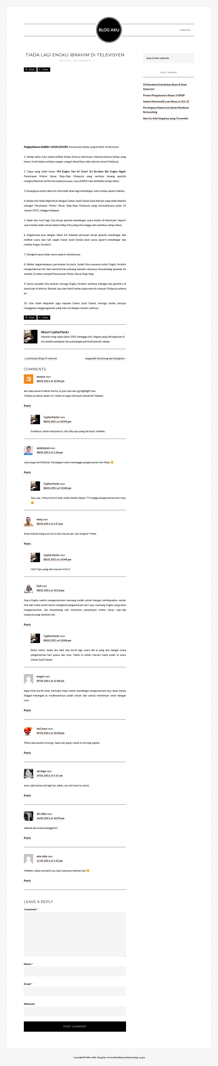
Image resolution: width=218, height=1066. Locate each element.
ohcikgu (41, 771)
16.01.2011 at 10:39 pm (50, 818)
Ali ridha (41, 813)
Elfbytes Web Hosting (127, 1057)
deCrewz (42, 728)
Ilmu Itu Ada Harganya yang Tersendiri (165, 118)
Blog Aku (109, 30)
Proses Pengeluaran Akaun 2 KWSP (164, 95)
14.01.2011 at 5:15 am (50, 775)
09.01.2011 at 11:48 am (50, 680)
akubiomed (43, 447)
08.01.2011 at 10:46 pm (57, 640)
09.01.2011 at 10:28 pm (50, 733)
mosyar (41, 376)
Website (29, 1003)
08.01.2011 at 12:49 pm (50, 381)
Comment (31, 909)
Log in (142, 1057)
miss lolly (42, 856)
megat (40, 676)
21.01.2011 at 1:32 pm (50, 860)
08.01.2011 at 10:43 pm (57, 421)
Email (28, 983)
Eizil (39, 585)
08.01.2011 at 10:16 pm (50, 590)
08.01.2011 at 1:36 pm (50, 452)
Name (28, 963)
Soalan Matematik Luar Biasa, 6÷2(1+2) (166, 101)
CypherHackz (51, 417)
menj (39, 519)
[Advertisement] (168, 147)
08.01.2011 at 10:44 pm (57, 488)
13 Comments (82, 60)
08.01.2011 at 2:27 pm (50, 523)
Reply (27, 405)
